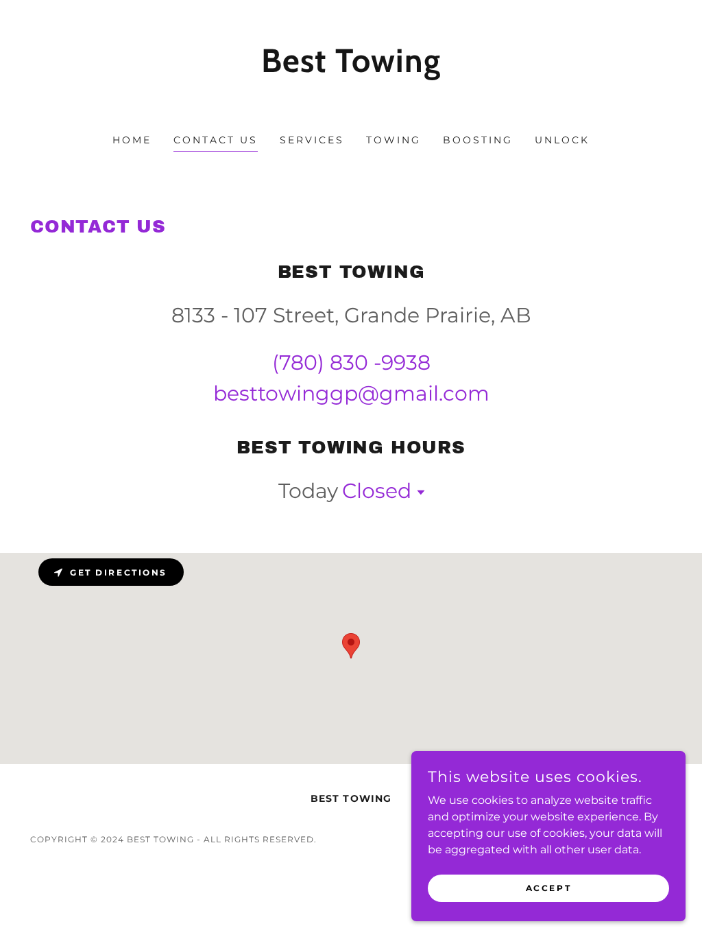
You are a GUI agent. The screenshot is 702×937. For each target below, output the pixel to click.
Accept (548, 888)
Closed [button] (376, 490)
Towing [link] (393, 140)
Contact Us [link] (215, 140)
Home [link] (132, 140)
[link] (351, 101)
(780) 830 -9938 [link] (351, 362)
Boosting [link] (478, 140)
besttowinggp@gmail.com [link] (351, 393)
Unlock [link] (562, 140)
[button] (418, 492)
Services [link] (312, 140)
